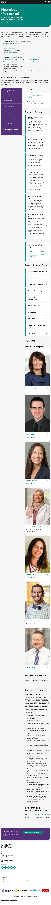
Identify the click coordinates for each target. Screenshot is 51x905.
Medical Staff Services (40, 876)
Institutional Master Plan (23, 878)
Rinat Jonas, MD (30, 574)
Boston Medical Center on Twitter (11, 867)
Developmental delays (9, 45)
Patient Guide (23, 896)
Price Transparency (22, 884)
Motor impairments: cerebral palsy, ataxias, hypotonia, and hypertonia (21, 59)
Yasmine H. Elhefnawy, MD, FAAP (34, 527)
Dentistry (35, 896)
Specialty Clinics (7, 100)
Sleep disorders (7, 73)
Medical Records (21, 882)
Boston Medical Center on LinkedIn (8, 867)
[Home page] (7, 847)
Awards (3, 874)
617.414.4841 (32, 101)
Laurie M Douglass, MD (32, 388)
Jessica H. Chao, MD (31, 480)
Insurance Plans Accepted (23, 880)
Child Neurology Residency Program (40, 814)
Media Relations (38, 874)
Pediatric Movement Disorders (42, 253)
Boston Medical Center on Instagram (5, 867)
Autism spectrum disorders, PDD (12, 43)
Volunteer (37, 880)
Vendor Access (38, 878)
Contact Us (6, 95)
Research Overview (8, 123)
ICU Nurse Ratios (22, 876)
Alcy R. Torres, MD (30, 667)
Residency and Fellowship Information (11, 130)
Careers (3, 879)
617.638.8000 (3, 857)
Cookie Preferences (32, 898)
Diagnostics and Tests (8, 112)
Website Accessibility (14, 900)
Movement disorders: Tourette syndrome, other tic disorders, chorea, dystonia (24, 62)
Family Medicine (30, 896)
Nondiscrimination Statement (42, 898)
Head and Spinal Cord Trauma (11, 52)
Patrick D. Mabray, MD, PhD (33, 621)
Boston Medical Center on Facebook (2, 867)
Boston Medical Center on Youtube (14, 867)
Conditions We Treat (8, 106)
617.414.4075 (3, 864)
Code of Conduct (26, 898)
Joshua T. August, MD (31, 434)
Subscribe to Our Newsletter (32, 832)
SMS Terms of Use (18, 898)
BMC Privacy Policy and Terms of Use (8, 898)
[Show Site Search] (45, 1)
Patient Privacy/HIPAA (5, 900)
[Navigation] (49, 1)
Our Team (5, 117)
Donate (2, 881)
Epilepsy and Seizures (9, 48)
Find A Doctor (21, 874)
